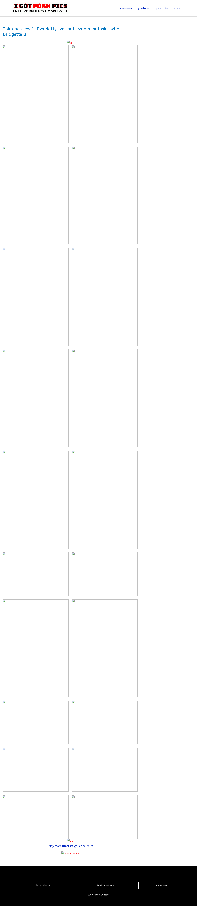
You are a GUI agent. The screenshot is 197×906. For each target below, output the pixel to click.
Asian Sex (161, 885)
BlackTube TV (42, 885)
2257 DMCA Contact (98, 894)
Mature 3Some (105, 885)
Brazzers (68, 846)
